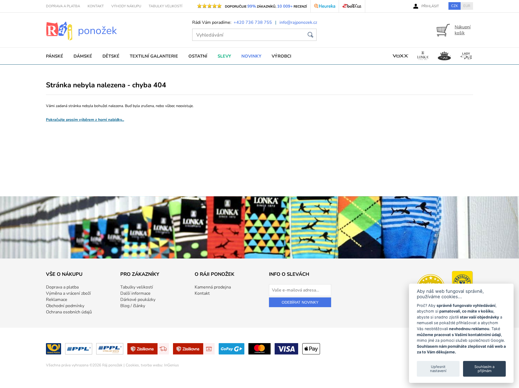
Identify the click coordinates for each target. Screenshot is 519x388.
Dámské (83, 56)
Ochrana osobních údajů (69, 312)
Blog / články (132, 306)
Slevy (224, 56)
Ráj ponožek (112, 365)
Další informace (135, 293)
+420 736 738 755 (253, 22)
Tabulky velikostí (136, 287)
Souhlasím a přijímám (484, 368)
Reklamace (56, 300)
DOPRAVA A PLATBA (63, 6)
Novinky (251, 56)
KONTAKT (96, 6)
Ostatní (197, 56)
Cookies (132, 365)
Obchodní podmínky (65, 306)
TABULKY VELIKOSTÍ (165, 6)
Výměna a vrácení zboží (68, 293)
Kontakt (202, 293)
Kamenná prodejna (213, 287)
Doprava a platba (62, 287)
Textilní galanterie (154, 56)
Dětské (110, 56)
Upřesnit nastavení (438, 368)
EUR (466, 6)
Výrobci (281, 56)
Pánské (54, 56)
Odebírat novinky (300, 302)
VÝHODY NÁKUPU (126, 6)
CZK (454, 6)
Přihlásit (430, 6)
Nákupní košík (463, 30)
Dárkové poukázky (137, 300)
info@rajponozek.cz (298, 22)
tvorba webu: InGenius (160, 365)
